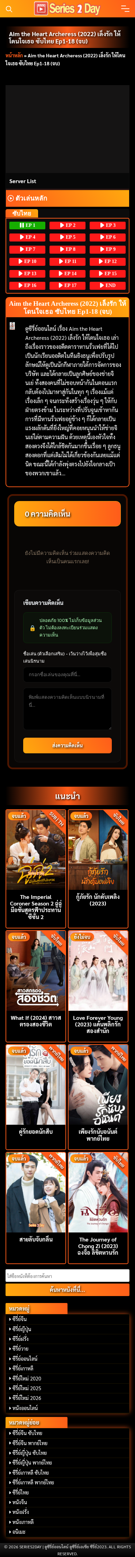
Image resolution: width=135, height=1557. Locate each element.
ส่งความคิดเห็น (67, 745)
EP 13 (29, 273)
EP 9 (110, 249)
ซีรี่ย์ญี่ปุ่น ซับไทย (29, 1453)
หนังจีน (19, 1502)
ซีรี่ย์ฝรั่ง (20, 1339)
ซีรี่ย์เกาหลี (22, 1368)
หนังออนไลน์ (25, 1408)
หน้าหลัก (14, 55)
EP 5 (69, 237)
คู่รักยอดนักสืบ (36, 1131)
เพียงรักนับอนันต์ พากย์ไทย (98, 1135)
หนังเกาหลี (23, 1522)
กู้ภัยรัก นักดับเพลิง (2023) (98, 900)
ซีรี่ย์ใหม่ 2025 (26, 1388)
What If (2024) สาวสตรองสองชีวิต (36, 1021)
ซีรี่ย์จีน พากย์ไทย (29, 1443)
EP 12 (110, 261)
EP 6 (110, 237)
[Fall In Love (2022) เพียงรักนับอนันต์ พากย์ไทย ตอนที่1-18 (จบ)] (98, 1084)
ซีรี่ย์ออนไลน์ (24, 1358)
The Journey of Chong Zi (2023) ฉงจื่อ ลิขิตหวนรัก (98, 1246)
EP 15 (110, 273)
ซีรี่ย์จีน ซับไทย (27, 1433)
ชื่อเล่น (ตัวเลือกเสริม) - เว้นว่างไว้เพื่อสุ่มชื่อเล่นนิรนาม (65, 657)
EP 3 (110, 225)
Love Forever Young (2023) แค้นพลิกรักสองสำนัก (98, 1024)
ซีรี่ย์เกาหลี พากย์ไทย (33, 1482)
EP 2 (69, 225)
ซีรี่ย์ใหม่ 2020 (26, 1378)
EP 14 (69, 273)
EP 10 (29, 261)
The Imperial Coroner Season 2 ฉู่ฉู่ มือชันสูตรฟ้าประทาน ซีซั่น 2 (36, 906)
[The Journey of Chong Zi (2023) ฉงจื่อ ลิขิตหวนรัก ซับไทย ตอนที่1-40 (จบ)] (98, 1191)
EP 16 (29, 285)
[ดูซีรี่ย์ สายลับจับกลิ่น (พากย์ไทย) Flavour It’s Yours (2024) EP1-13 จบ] (35, 1191)
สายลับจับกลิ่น (36, 1239)
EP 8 (69, 249)
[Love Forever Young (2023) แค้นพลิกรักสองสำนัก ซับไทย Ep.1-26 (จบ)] (98, 970)
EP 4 (29, 237)
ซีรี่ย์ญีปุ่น (21, 1329)
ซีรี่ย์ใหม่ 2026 (26, 1398)
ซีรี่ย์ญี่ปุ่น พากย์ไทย (32, 1462)
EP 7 (29, 249)
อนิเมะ (19, 1532)
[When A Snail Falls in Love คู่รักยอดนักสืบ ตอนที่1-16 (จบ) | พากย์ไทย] (35, 1084)
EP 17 (69, 285)
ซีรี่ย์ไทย (20, 1492)
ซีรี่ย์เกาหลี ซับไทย (30, 1472)
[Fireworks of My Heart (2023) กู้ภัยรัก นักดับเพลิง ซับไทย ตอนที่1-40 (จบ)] (98, 849)
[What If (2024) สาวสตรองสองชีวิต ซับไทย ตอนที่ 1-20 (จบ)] (35, 970)
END (110, 285)
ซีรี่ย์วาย (20, 1348)
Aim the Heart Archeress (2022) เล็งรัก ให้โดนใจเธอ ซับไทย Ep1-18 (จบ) (64, 37)
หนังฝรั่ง (20, 1512)
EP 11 (69, 261)
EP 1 (29, 225)
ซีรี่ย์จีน (19, 1319)
